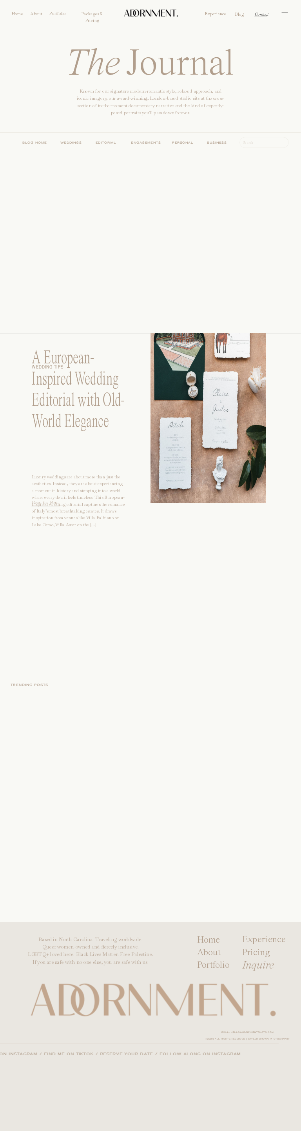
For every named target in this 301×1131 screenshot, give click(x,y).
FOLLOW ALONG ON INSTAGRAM (206, 1054)
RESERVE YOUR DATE (132, 1054)
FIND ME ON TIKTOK (75, 1054)
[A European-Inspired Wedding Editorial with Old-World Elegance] (208, 395)
